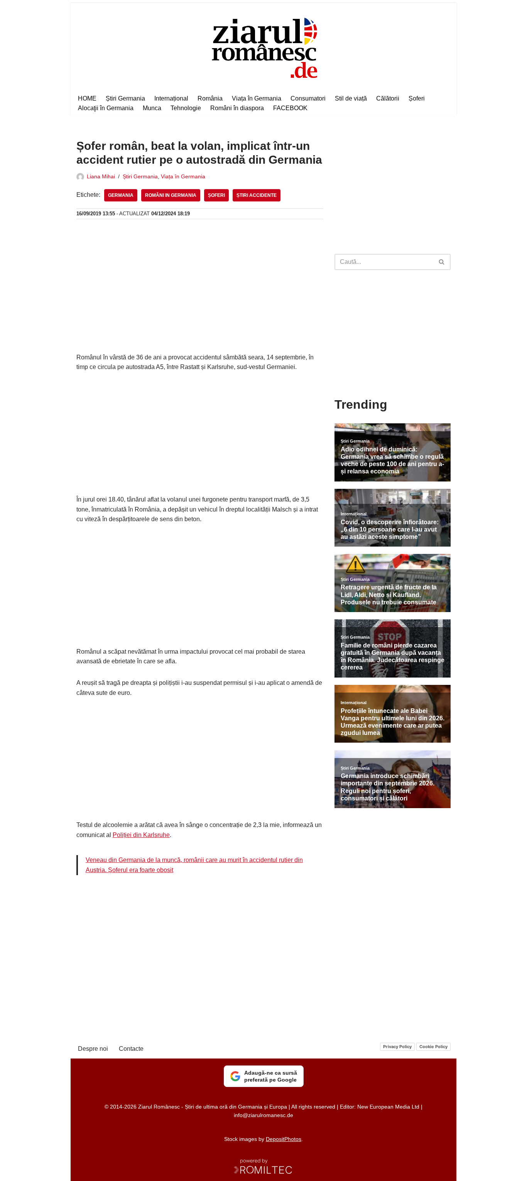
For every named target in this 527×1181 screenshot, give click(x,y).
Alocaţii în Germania (105, 108)
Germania (120, 195)
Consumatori (308, 98)
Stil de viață (351, 98)
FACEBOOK (290, 108)
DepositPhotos (283, 1139)
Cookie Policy (433, 1046)
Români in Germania (170, 195)
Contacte (131, 1048)
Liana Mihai (101, 176)
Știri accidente (256, 195)
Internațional (171, 98)
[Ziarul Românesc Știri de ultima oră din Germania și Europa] (263, 47)
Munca (152, 108)
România (210, 98)
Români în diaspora (237, 108)
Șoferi (417, 98)
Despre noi (93, 1048)
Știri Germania (125, 98)
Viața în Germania (256, 98)
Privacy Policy (397, 1046)
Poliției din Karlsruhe (141, 835)
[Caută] (442, 262)
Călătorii (387, 98)
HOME (87, 98)
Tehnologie (186, 108)
